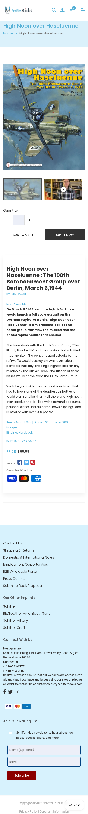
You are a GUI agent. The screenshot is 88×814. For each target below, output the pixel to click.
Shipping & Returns (18, 550)
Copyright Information (54, 811)
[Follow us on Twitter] (26, 463)
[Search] (54, 10)
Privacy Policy (28, 811)
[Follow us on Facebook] (20, 463)
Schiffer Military (15, 620)
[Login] (62, 10)
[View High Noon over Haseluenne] (63, 189)
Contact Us (12, 543)
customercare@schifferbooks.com (59, 684)
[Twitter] (10, 692)
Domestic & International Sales (28, 557)
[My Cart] (71, 10)
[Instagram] (17, 692)
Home (8, 33)
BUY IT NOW (65, 235)
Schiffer (9, 606)
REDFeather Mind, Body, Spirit (26, 613)
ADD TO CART (23, 235)
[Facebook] (4, 692)
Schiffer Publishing (55, 803)
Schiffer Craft (14, 627)
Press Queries (14, 578)
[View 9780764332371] (22, 189)
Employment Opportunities (25, 564)
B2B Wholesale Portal (20, 571)
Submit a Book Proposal (23, 585)
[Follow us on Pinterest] (33, 463)
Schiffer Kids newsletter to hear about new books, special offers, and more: (44, 735)
